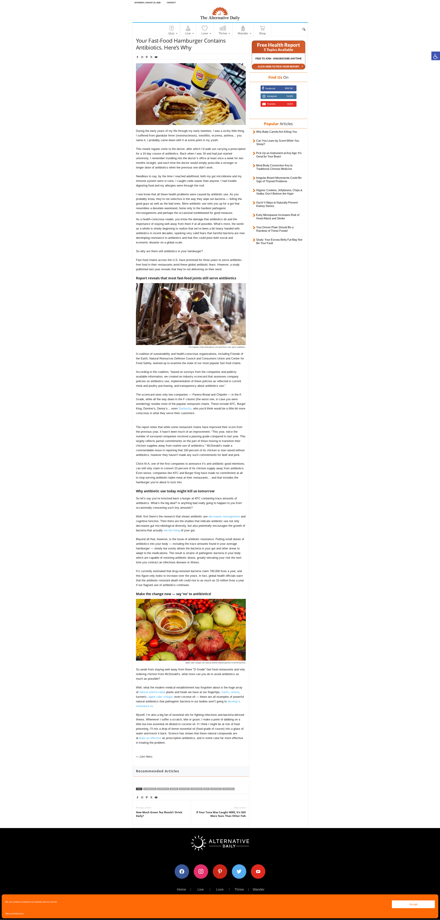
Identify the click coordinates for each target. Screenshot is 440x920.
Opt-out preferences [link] (14, 913)
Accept (413, 904)
